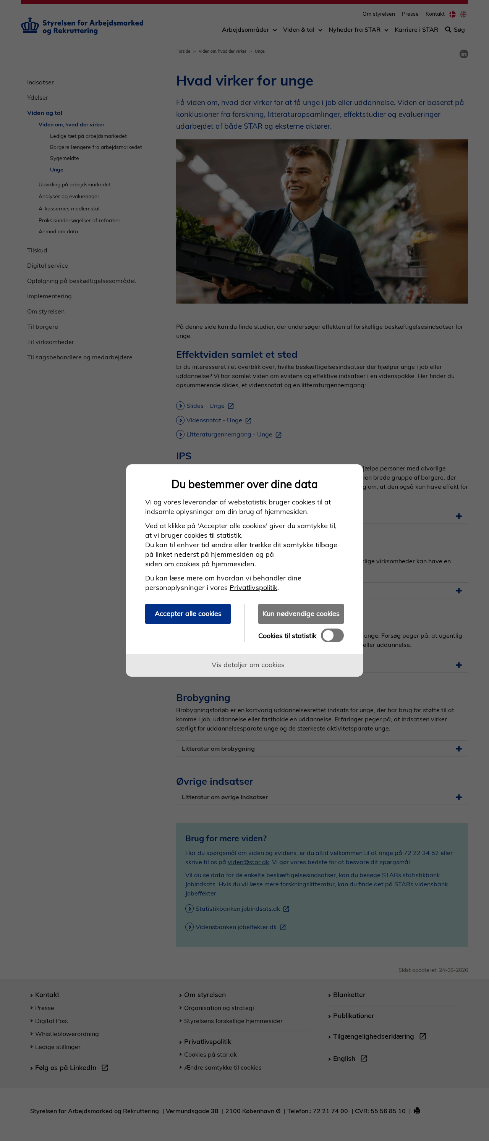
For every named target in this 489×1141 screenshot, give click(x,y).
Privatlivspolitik (253, 587)
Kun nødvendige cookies (301, 613)
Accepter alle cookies (188, 613)
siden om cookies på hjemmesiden (199, 563)
